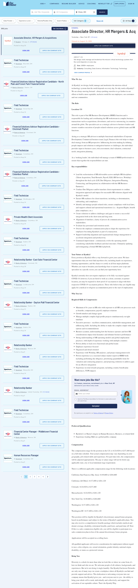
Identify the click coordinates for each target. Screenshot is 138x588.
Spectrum (19, 64)
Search (102, 12)
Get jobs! (95, 406)
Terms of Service (98, 413)
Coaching (91, 4)
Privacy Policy (109, 413)
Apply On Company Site (51, 50)
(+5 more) (33, 42)
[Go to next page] (47, 476)
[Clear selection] (94, 12)
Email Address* (81, 390)
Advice (81, 4)
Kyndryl (18, 42)
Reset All (100, 21)
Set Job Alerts (58, 28)
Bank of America (18, 87)
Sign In (131, 4)
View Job (25, 50)
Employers (119, 4)
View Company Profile (82, 72)
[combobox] (43, 12)
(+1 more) (46, 392)
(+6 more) (94, 37)
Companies (54, 4)
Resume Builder (69, 4)
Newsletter (104, 4)
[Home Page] (10, 4)
